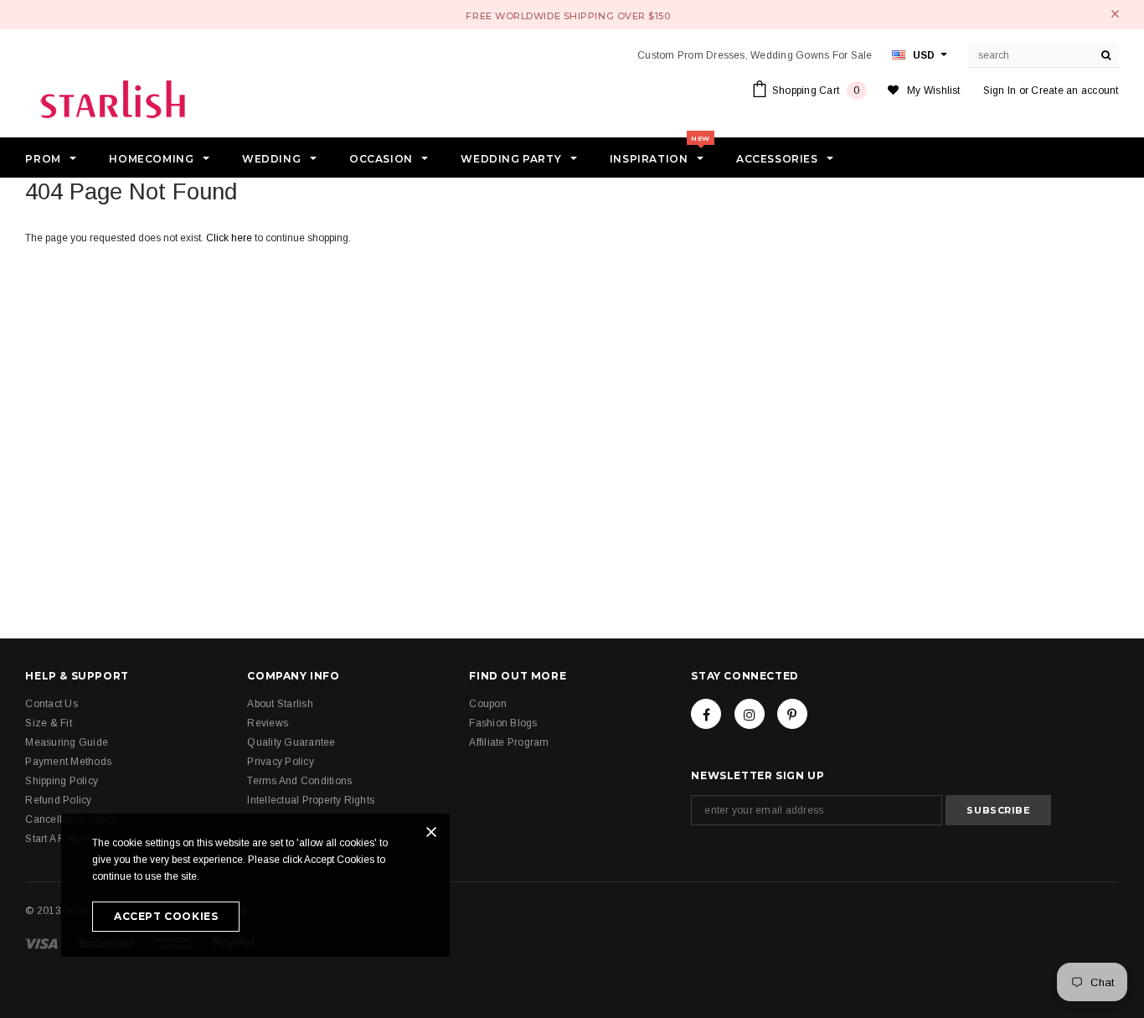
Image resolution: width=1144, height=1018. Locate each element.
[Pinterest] (792, 714)
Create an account (1074, 90)
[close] (1115, 14)
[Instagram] (749, 714)
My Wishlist (934, 90)
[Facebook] (706, 714)
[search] (1106, 55)
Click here (230, 238)
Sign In (1000, 90)
